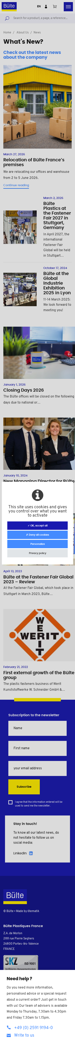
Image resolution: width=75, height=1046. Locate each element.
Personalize (37, 544)
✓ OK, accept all (38, 525)
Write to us (24, 1035)
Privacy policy (37, 553)
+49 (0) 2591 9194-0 (33, 1028)
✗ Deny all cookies (37, 535)
